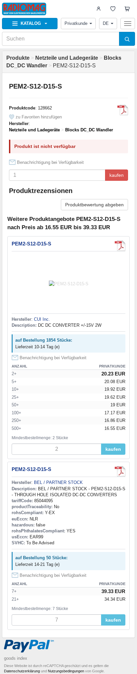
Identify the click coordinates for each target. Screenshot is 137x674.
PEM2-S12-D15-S (31, 243)
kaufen (116, 175)
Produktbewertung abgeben (94, 204)
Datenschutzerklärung (22, 671)
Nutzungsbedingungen (66, 671)
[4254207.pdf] (120, 471)
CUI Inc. (42, 319)
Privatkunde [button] (76, 23)
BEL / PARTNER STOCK (58, 482)
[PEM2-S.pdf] (122, 110)
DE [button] (106, 23)
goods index (15, 658)
